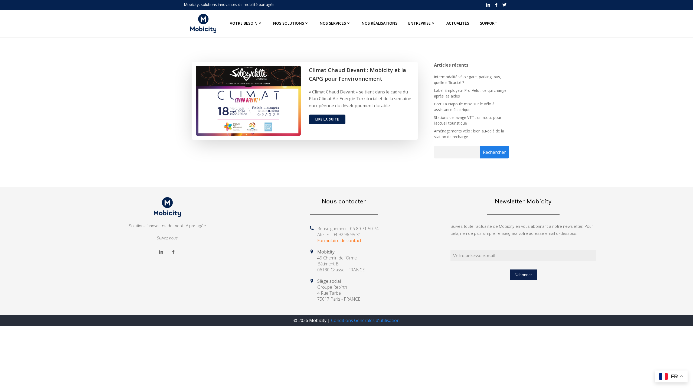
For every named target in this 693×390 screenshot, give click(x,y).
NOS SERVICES (333, 23)
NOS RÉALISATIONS (379, 23)
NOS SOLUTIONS (288, 23)
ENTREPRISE (419, 23)
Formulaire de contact (339, 240)
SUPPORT (488, 23)
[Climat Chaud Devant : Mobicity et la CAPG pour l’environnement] (248, 100)
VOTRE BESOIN (243, 23)
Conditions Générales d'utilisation (365, 320)
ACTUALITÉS (457, 23)
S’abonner (523, 274)
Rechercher (494, 152)
